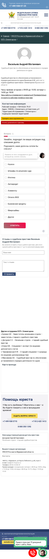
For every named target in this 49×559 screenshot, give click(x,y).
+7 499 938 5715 (8, 28)
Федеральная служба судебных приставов (28, 15)
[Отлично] (13, 257)
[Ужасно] (3, 257)
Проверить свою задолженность (13, 118)
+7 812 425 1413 (25, 28)
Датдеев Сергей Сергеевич (13, 438)
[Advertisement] (24, 304)
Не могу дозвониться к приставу (13, 122)
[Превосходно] (16, 257)
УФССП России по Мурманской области (18, 452)
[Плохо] (6, 257)
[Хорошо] (10, 257)
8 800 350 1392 (41, 28)
